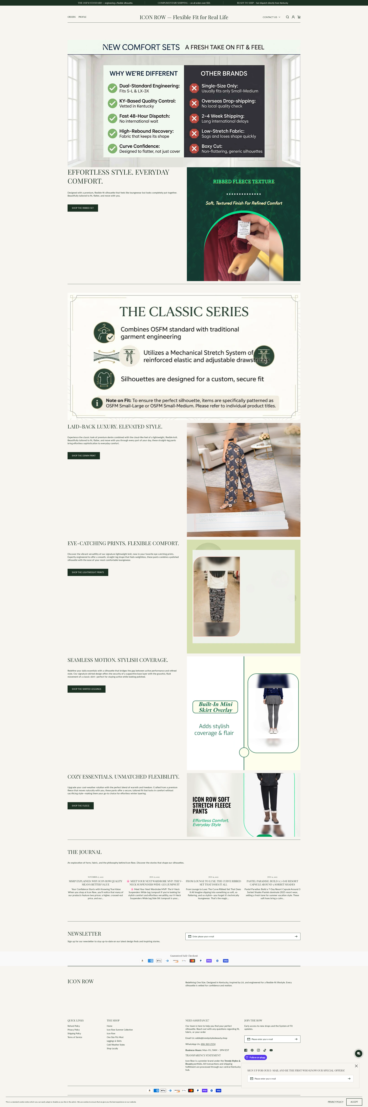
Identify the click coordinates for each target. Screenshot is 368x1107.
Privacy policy (335, 1102)
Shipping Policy (74, 1033)
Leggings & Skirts (114, 1041)
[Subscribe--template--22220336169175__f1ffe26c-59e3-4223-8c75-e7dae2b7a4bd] (296, 936)
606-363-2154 (208, 1044)
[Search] (287, 17)
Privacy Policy (74, 1029)
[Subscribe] (296, 1039)
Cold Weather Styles (116, 1044)
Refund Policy (74, 1026)
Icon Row (111, 1033)
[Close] (356, 1066)
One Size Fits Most (115, 1037)
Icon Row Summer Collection (120, 1029)
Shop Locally (112, 1048)
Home (109, 1026)
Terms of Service (75, 1037)
